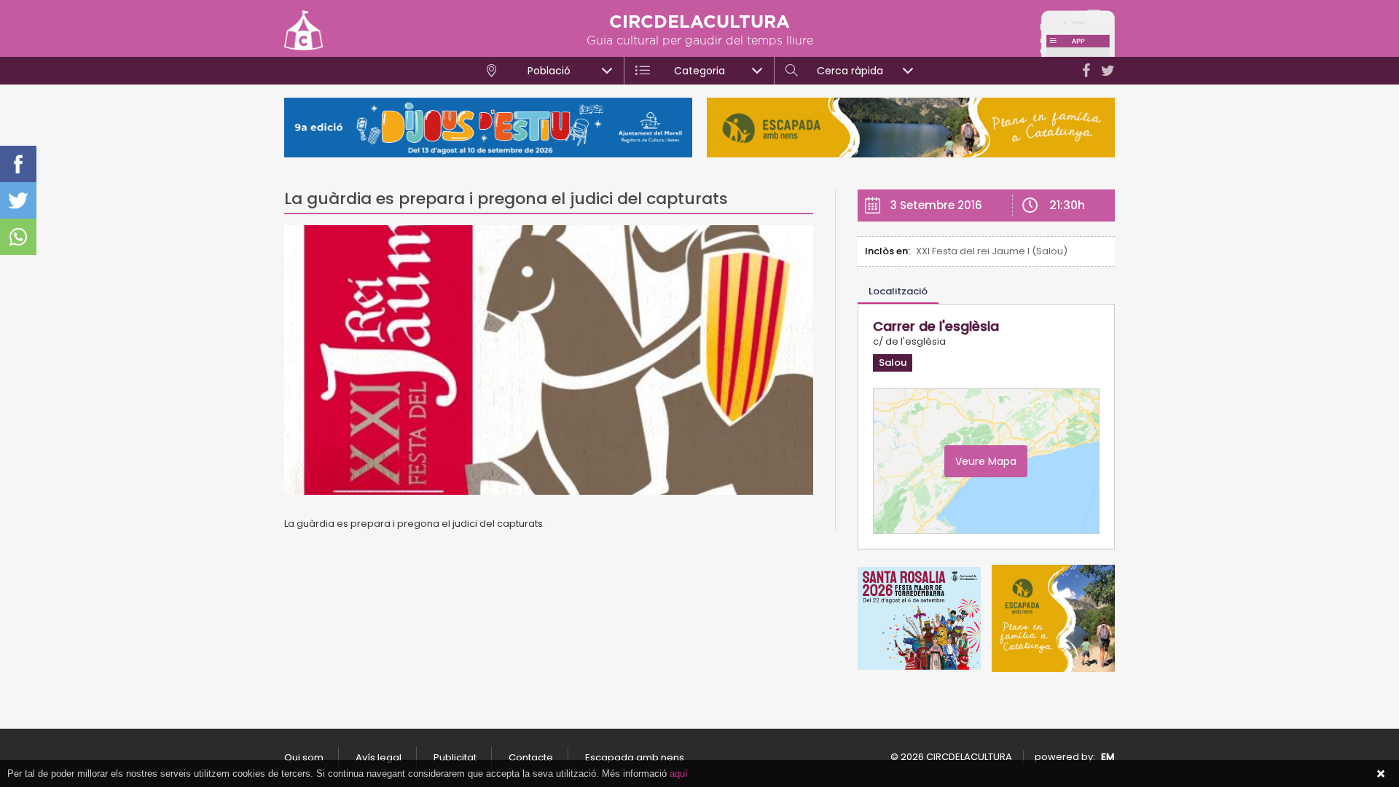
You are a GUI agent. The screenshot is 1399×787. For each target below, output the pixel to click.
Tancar (1381, 774)
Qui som (304, 757)
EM (1108, 757)
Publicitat (455, 757)
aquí (679, 773)
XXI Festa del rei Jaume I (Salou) (991, 251)
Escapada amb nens (634, 757)
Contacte (531, 757)
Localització (898, 291)
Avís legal (378, 757)
